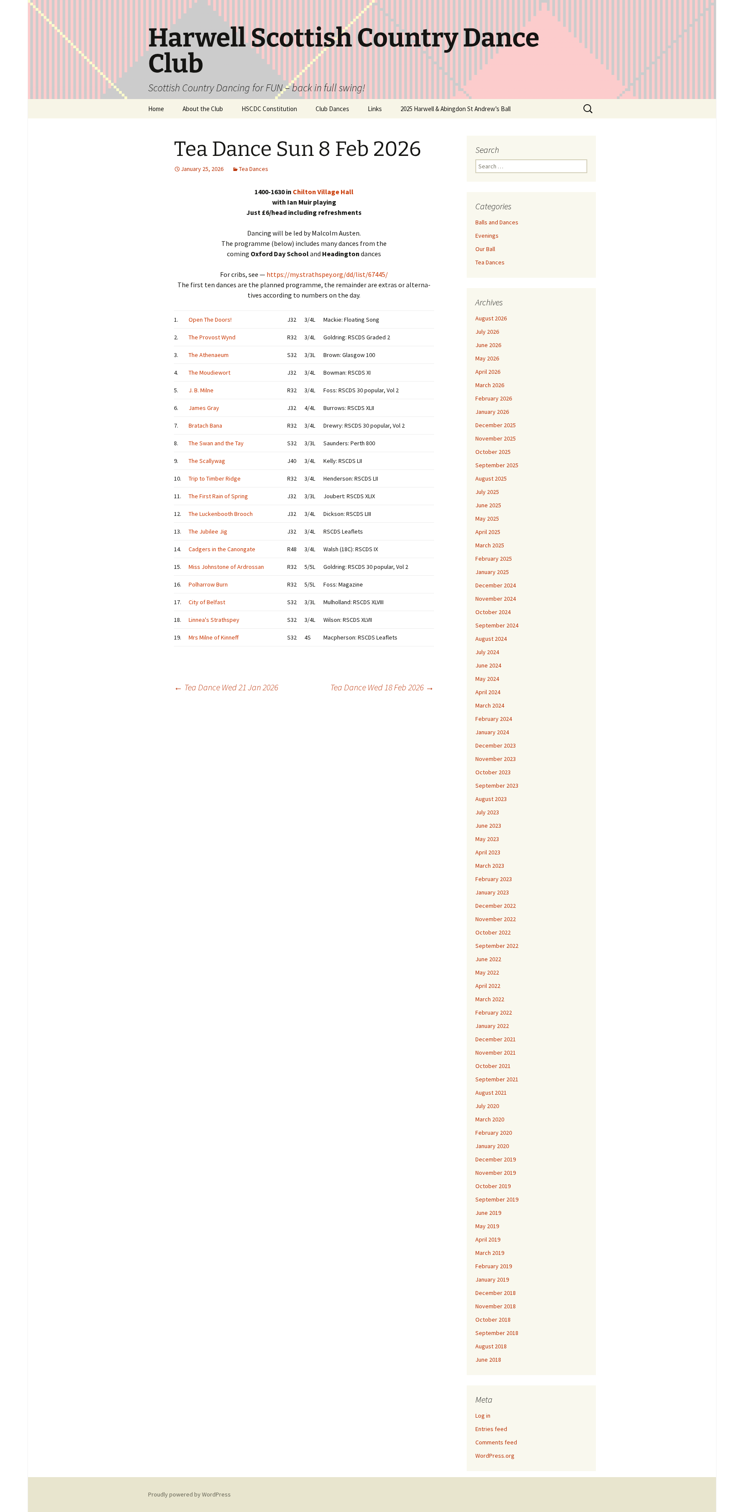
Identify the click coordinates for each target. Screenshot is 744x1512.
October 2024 (493, 612)
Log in (482, 1415)
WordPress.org (495, 1455)
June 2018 (488, 1359)
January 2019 (492, 1279)
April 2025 (487, 532)
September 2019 (496, 1199)
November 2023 (495, 759)
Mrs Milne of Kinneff (214, 637)
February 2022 (493, 1012)
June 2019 (488, 1213)
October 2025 (493, 452)
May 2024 (487, 679)
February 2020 (493, 1132)
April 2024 (487, 692)
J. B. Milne (201, 390)
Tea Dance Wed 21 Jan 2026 (226, 687)
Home (156, 109)
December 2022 (495, 906)
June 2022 (488, 959)
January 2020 (492, 1146)
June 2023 (488, 825)
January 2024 (492, 732)
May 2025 (487, 518)
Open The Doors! (210, 319)
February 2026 (493, 398)
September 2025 (496, 465)
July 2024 (487, 652)
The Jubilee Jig (208, 531)
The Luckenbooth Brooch (221, 514)
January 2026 (492, 412)
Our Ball (485, 249)
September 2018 (496, 1333)
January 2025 (492, 572)
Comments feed (496, 1442)
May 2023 (487, 839)
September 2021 (496, 1079)
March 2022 (489, 999)
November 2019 (495, 1173)
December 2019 (495, 1159)
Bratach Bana (205, 425)
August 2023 (491, 799)
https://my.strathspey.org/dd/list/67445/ (327, 274)
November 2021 (495, 1052)
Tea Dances (253, 169)
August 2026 (491, 318)
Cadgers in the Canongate (222, 549)
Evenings (487, 235)
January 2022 (492, 1026)
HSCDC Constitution (269, 109)
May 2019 (487, 1226)
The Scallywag (207, 461)
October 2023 (493, 772)
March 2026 (489, 385)
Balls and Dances (496, 222)
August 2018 (491, 1346)
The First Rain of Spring (218, 496)
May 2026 (487, 358)
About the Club (203, 109)
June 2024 (488, 665)
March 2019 (489, 1253)
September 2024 (496, 625)
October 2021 (493, 1066)
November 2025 (495, 438)
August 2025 (491, 478)
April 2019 (487, 1239)
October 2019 (493, 1186)
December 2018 (495, 1293)
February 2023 (493, 879)
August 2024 (491, 639)
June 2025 (488, 505)
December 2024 (495, 585)
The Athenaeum (209, 355)
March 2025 (489, 545)
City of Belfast (207, 602)
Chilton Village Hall (323, 191)
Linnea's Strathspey (214, 620)
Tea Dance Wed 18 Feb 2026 (382, 687)
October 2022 (493, 932)
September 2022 (496, 946)
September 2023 (496, 785)
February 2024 (493, 719)
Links (375, 109)
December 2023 (495, 745)
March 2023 (489, 865)
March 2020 (489, 1119)
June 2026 (488, 345)
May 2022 (487, 972)
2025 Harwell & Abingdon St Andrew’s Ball (455, 109)
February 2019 (493, 1266)
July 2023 (487, 812)
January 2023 (492, 892)
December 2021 (495, 1039)
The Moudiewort (209, 372)
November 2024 (495, 598)
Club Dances (332, 109)
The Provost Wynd (212, 337)
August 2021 (491, 1092)
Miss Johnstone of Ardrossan (226, 567)
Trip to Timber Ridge (215, 478)
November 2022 (495, 919)
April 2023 (487, 852)
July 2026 (487, 331)
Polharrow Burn (208, 584)
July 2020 (487, 1106)
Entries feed (491, 1429)
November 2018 (495, 1306)
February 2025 (493, 558)
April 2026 (487, 372)
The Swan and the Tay (216, 443)
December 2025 (495, 425)
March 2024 (489, 705)
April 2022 (487, 986)
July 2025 (487, 492)
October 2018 (493, 1319)
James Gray (204, 408)
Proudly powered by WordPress (189, 1494)
